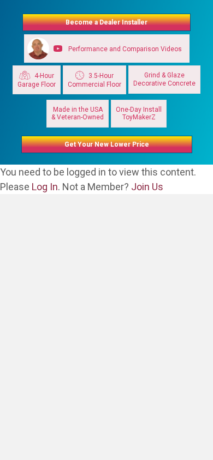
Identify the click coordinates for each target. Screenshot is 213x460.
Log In (45, 186)
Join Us (147, 186)
